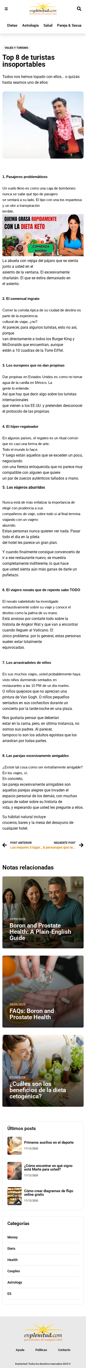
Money (12, 1237)
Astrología (30, 25)
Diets (11, 1248)
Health (12, 1260)
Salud (47, 25)
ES (9, 1294)
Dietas (12, 25)
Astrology (14, 1282)
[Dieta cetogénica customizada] (43, 255)
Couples (13, 1271)
